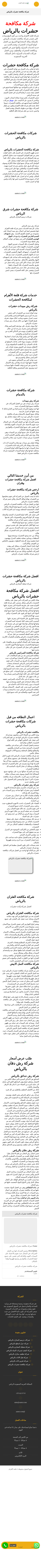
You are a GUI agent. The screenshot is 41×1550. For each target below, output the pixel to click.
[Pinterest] (10, 1324)
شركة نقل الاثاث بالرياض (19, 1357)
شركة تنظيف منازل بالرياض (19, 1354)
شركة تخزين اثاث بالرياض (19, 1361)
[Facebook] (30, 1324)
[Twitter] (25, 1324)
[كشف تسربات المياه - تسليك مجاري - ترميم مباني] (20, 4)
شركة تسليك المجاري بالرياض (20, 584)
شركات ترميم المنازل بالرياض (20, 217)
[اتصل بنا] (5, 1545)
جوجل (11, 100)
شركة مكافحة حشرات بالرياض (19, 1364)
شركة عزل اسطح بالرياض (19, 1343)
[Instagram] (15, 1324)
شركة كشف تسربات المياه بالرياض (19, 1350)
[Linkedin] (20, 1324)
